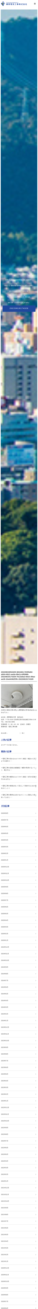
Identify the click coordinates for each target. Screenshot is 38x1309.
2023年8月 (4, 1054)
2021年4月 (4, 1241)
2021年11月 (5, 1194)
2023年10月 (5, 1040)
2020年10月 (5, 1281)
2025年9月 (4, 887)
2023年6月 (4, 1067)
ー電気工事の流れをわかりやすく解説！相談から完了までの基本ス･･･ (19, 760)
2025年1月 (4, 940)
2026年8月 (4, 813)
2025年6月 (4, 907)
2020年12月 (5, 1268)
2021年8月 (4, 1214)
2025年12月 (5, 867)
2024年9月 (4, 967)
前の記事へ (4, 733)
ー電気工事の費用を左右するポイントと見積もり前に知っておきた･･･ (19, 796)
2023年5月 (4, 1074)
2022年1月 (4, 1181)
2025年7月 (4, 900)
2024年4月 (4, 1000)
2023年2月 (4, 1094)
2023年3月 (4, 1087)
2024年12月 (5, 947)
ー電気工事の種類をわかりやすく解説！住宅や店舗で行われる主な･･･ (19, 778)
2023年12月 (5, 1027)
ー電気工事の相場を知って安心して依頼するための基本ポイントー (19, 787)
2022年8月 (4, 1134)
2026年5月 (4, 833)
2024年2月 (4, 1014)
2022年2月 (4, 1174)
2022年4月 (4, 1161)
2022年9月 (4, 1127)
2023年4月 (4, 1081)
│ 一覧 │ (22, 733)
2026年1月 (4, 860)
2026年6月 (4, 826)
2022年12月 (5, 1107)
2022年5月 (4, 1154)
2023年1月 (4, 1101)
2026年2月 (4, 853)
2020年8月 (4, 1295)
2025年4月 (4, 920)
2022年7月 (4, 1141)
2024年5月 (4, 994)
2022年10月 (5, 1121)
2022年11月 (5, 1114)
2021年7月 (4, 1221)
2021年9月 (4, 1208)
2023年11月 (5, 1034)
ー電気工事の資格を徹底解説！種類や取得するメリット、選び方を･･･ (19, 769)
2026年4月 (4, 840)
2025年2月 (4, 933)
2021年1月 (4, 1261)
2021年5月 (4, 1234)
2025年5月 (4, 913)
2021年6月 (4, 1228)
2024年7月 (4, 980)
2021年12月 (5, 1188)
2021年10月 (5, 1201)
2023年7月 (4, 1061)
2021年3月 (4, 1248)
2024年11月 (5, 954)
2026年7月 (4, 820)
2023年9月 (4, 1047)
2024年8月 (4, 974)
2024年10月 (5, 960)
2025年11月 (5, 873)
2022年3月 (4, 1168)
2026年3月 (4, 847)
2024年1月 (4, 1020)
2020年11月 (5, 1275)
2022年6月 (4, 1147)
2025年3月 (4, 927)
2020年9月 (4, 1288)
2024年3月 (4, 1007)
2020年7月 (4, 1301)
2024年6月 (4, 987)
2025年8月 (4, 893)
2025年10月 (5, 880)
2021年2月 (4, 1254)
